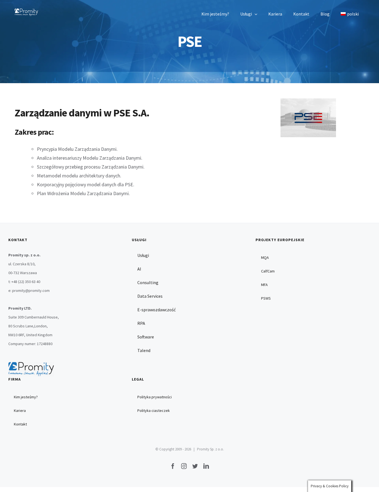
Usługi (143, 255)
